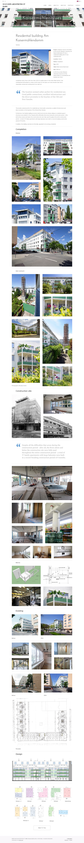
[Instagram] (5, 1)
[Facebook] (3, 1)
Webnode (21, 840)
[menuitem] (45, 5)
